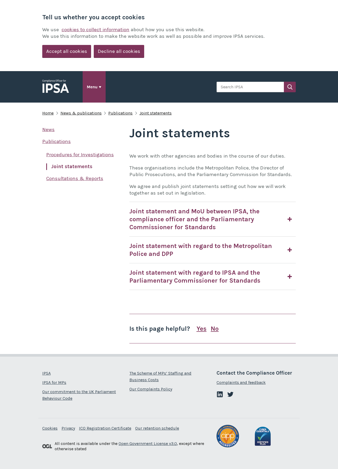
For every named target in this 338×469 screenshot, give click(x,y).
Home (48, 113)
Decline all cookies (119, 51)
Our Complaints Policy (150, 389)
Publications (120, 113)
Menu (92, 86)
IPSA (46, 373)
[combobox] (250, 87)
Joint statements (155, 113)
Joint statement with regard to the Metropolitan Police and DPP (200, 250)
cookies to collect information (95, 30)
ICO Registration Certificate (105, 428)
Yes (201, 328)
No (215, 328)
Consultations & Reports (74, 178)
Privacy (68, 428)
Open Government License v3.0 (148, 443)
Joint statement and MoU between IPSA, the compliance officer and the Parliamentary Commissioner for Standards (194, 219)
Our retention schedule (157, 428)
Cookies (50, 428)
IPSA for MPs (54, 382)
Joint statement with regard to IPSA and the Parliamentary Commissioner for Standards (194, 276)
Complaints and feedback (241, 382)
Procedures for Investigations (80, 155)
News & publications (81, 113)
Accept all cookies (66, 51)
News (48, 129)
